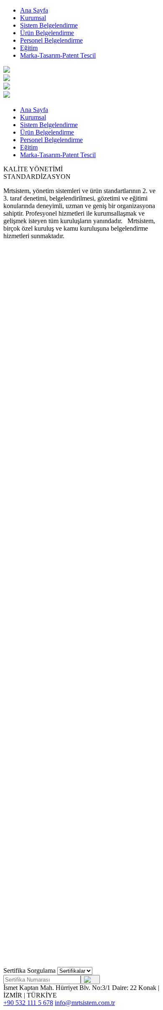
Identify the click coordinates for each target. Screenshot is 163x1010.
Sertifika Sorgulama (29, 970)
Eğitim (29, 47)
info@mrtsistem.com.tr (85, 1002)
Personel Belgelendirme (51, 40)
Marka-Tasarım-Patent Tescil (58, 55)
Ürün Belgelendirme (47, 32)
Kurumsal (33, 17)
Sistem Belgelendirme (49, 25)
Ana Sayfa (34, 10)
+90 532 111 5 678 (28, 1002)
